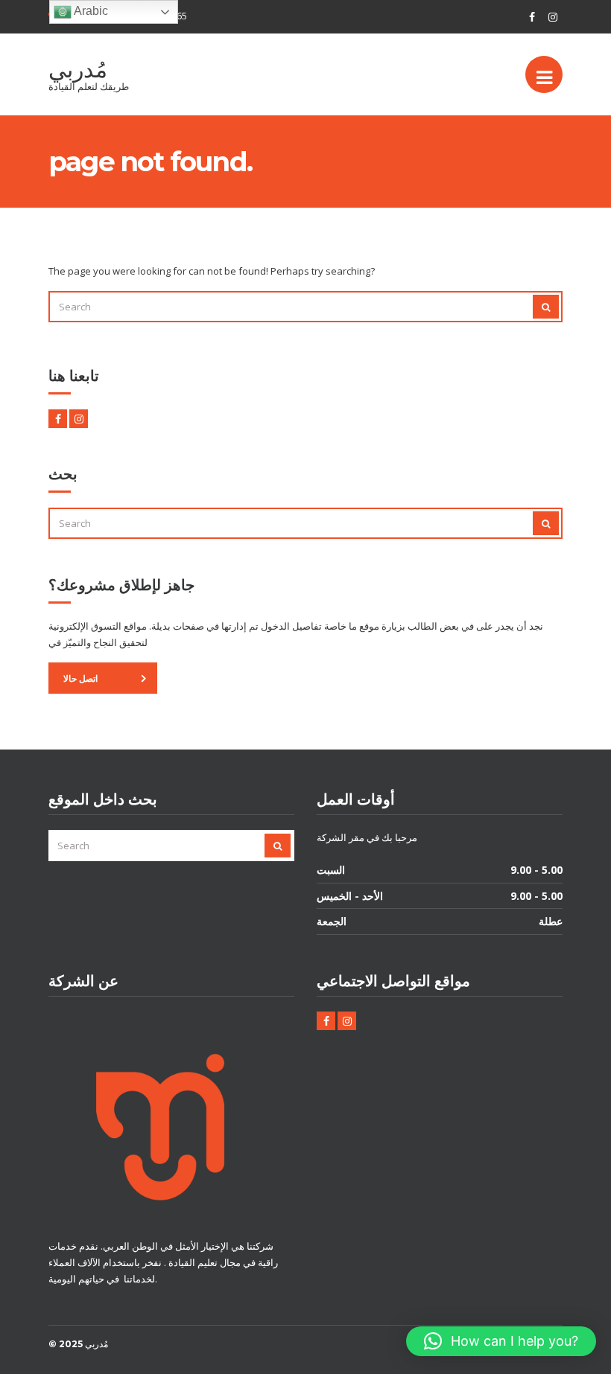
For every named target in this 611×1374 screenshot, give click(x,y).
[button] (501, 1341)
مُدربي (77, 69)
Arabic (90, 10)
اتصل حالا (80, 678)
